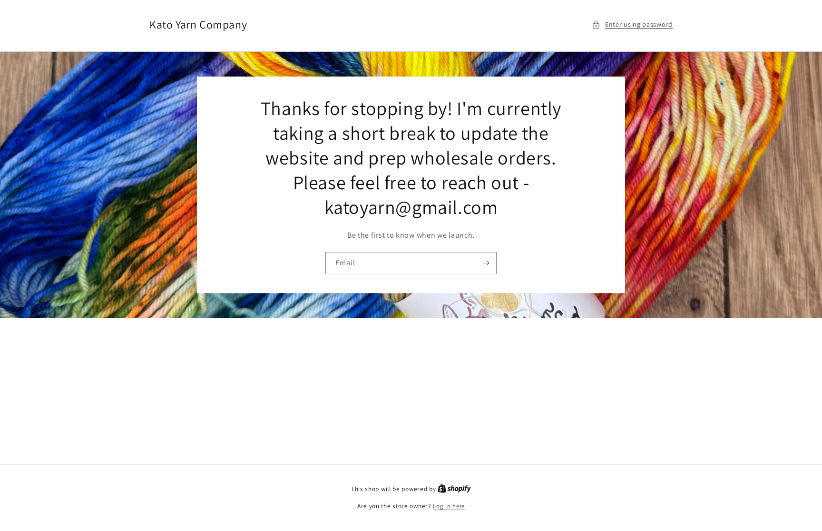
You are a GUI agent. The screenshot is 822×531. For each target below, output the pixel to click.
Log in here (449, 506)
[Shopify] (454, 489)
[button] (632, 24)
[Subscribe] (485, 263)
